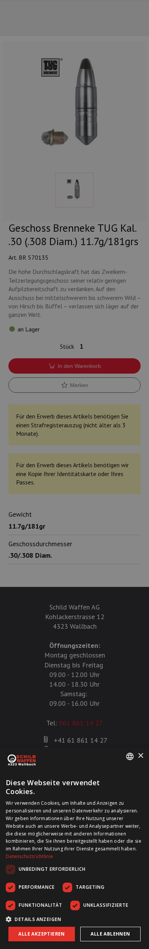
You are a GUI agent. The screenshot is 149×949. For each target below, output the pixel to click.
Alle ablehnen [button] (110, 934)
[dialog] (74, 848)
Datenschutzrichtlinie (29, 856)
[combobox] (130, 756)
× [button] (140, 756)
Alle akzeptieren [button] (41, 934)
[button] (74, 919)
